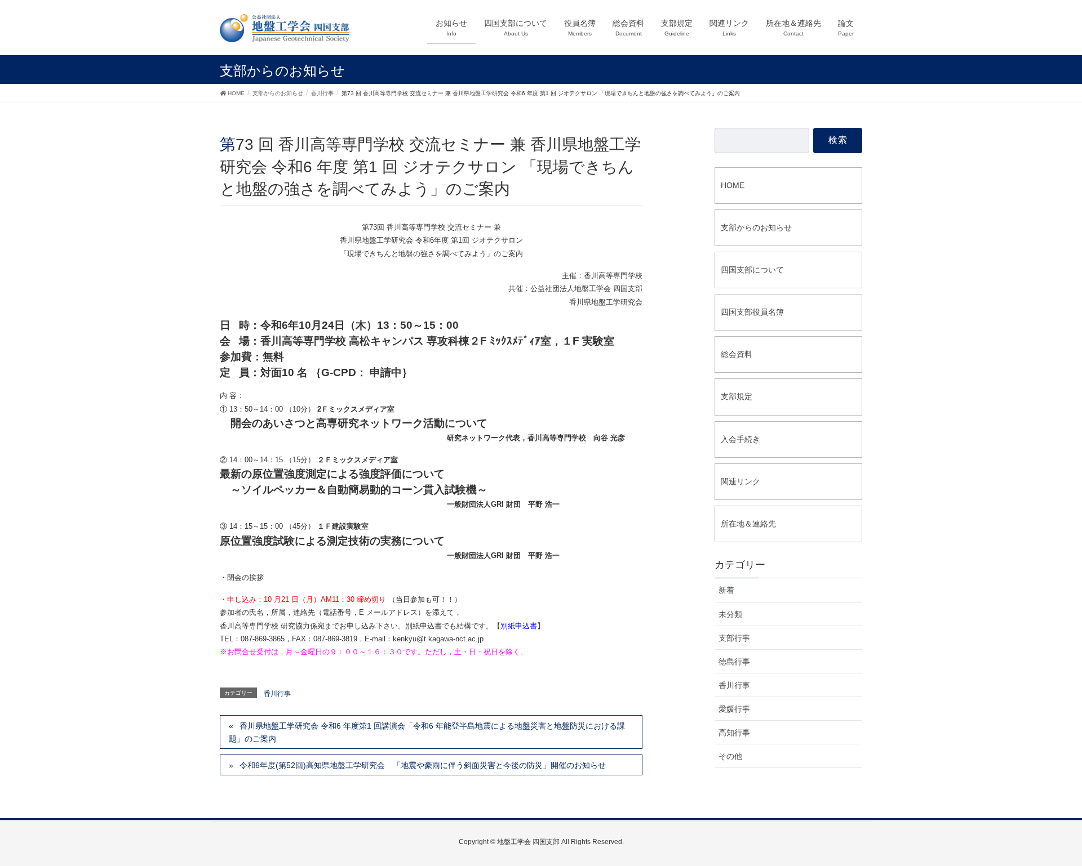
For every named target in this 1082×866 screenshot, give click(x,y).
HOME (732, 185)
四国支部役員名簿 (752, 311)
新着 (726, 590)
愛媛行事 (734, 708)
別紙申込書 (518, 626)
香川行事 (277, 694)
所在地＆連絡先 (748, 523)
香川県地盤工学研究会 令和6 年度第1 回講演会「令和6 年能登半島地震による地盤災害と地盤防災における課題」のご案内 (427, 732)
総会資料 (736, 354)
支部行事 (734, 637)
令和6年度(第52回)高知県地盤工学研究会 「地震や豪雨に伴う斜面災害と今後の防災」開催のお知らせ (423, 765)
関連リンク (740, 481)
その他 (730, 756)
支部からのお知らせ (756, 227)
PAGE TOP (1060, 824)
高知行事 (734, 732)
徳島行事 (734, 661)
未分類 (730, 614)
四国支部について (752, 269)
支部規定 (736, 396)
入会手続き (740, 439)
